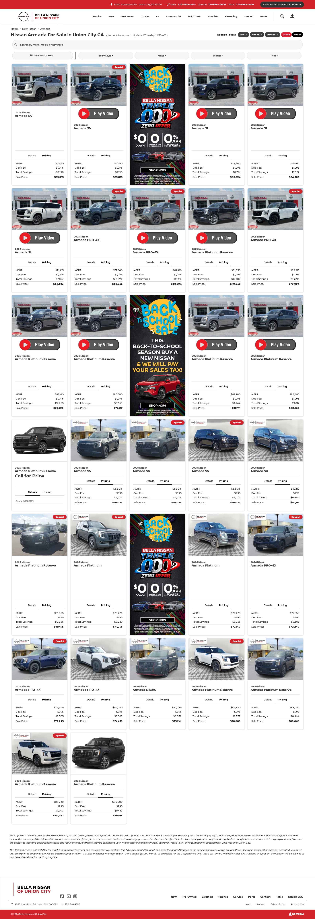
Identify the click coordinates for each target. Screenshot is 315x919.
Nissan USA (295, 896)
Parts (251, 896)
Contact (248, 16)
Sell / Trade (194, 16)
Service (238, 896)
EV (157, 16)
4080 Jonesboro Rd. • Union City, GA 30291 (138, 4)
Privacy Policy (278, 904)
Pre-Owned (127, 16)
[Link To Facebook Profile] (62, 896)
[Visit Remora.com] (296, 914)
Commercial (173, 16)
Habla (263, 16)
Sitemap (260, 904)
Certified (207, 896)
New (111, 16)
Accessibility (297, 904)
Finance (223, 896)
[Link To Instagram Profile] (75, 896)
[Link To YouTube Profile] (69, 896)
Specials (213, 16)
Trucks (145, 16)
